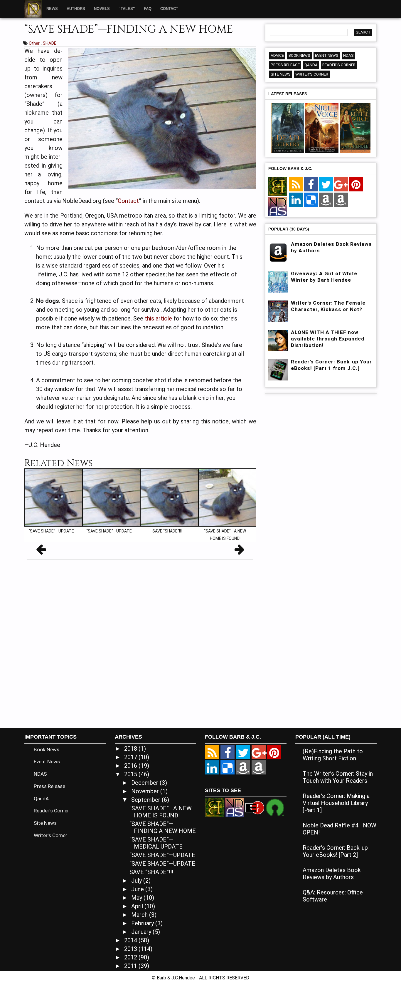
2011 (131, 965)
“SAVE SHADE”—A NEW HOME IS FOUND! (160, 812)
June (138, 889)
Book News (299, 55)
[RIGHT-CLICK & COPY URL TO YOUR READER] (296, 185)
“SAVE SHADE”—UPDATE (162, 855)
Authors (76, 8)
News (52, 8)
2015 (131, 774)
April (137, 906)
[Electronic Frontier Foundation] (254, 807)
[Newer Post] (41, 551)
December (145, 782)
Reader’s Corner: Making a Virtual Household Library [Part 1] (336, 803)
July (137, 880)
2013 (131, 948)
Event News (326, 55)
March (140, 914)
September (146, 799)
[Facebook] (311, 185)
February (143, 923)
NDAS (348, 55)
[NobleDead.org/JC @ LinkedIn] (296, 200)
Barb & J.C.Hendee (176, 978)
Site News (281, 74)
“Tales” (127, 8)
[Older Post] (239, 551)
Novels (102, 8)
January (142, 931)
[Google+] (341, 185)
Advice (277, 55)
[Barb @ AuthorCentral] (243, 767)
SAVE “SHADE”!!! (151, 872)
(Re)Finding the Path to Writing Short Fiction (333, 755)
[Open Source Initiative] (275, 807)
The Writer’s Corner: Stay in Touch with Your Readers (338, 777)
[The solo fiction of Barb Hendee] (277, 187)
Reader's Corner (338, 65)
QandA (311, 65)
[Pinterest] (356, 185)
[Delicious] (311, 200)
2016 (131, 765)
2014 (131, 940)
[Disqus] (140, 641)
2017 (131, 757)
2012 (131, 957)
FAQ (147, 8)
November (145, 791)
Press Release (285, 65)
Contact (169, 8)
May (137, 897)
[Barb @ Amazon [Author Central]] (326, 200)
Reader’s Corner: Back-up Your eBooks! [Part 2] (335, 851)
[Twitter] (326, 185)
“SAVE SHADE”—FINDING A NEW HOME (162, 827)
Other (35, 43)
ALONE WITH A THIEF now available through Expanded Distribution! (327, 338)
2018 (131, 748)
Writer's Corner (311, 74)
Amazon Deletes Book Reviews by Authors (332, 874)
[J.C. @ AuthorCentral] (259, 767)
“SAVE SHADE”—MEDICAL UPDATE (156, 843)
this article (158, 318)
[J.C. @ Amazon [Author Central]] (341, 200)
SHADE (49, 43)
